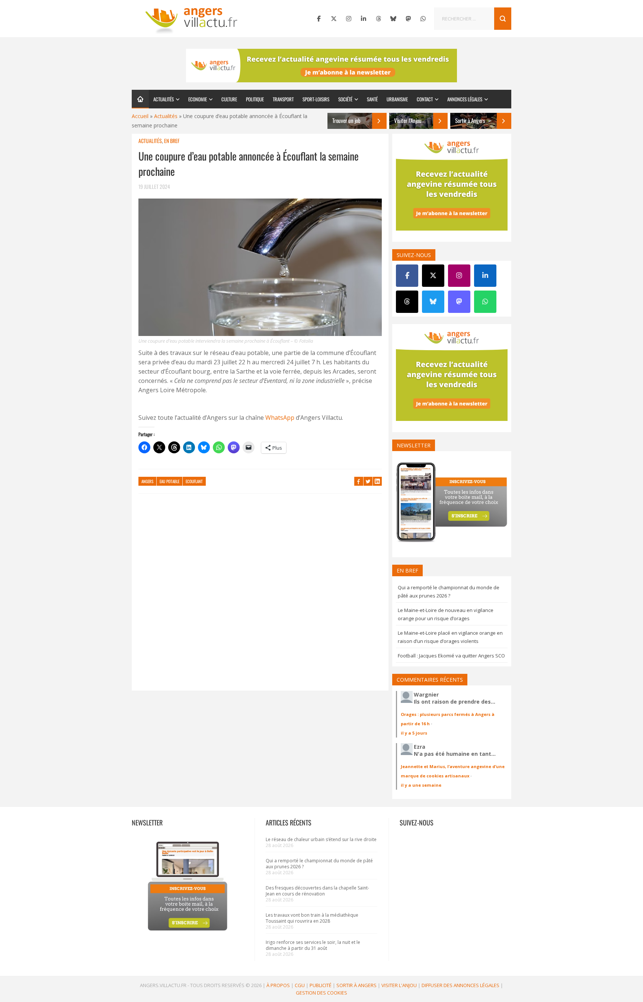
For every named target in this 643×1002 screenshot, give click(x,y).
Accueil (140, 116)
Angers (147, 481)
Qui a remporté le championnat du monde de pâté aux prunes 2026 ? (319, 863)
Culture (229, 99)
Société (345, 99)
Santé (372, 99)
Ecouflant (194, 481)
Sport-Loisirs (316, 99)
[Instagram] (348, 18)
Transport (283, 99)
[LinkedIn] (363, 18)
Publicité (321, 985)
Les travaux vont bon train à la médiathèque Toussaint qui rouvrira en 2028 (312, 918)
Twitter (368, 481)
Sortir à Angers (356, 985)
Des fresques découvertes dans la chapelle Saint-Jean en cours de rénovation (317, 891)
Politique (255, 99)
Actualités (163, 99)
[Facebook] (319, 18)
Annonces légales (464, 99)
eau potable (169, 481)
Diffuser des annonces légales (460, 985)
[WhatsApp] (423, 18)
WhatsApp (279, 417)
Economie (197, 99)
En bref (171, 141)
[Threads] (378, 18)
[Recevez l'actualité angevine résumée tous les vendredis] (321, 65)
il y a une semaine (421, 785)
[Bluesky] (393, 18)
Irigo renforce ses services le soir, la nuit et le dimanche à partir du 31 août (313, 945)
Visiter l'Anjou (399, 985)
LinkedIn (377, 481)
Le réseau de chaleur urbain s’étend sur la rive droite (321, 839)
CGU (300, 985)
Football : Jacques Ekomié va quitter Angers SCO (451, 655)
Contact (425, 99)
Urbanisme (397, 99)
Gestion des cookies (321, 992)
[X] (334, 18)
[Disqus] (260, 595)
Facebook (358, 481)
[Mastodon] (408, 18)
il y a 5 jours (414, 733)
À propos (278, 985)
